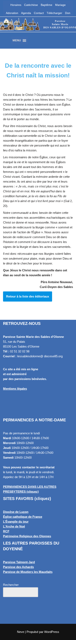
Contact (39, 13)
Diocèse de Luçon (15, 512)
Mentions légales (15, 388)
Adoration (12, 13)
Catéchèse (31, 4)
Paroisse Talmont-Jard (19, 562)
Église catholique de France (22, 516)
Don (67, 13)
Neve (20, 632)
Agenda (26, 13)
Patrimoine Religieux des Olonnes (27, 536)
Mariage (60, 4)
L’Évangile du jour (16, 521)
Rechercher (11, 584)
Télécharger (54, 13)
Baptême (46, 4)
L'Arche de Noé (14, 526)
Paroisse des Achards (18, 567)
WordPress (51, 632)
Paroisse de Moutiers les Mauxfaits (27, 572)
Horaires (15, 4)
